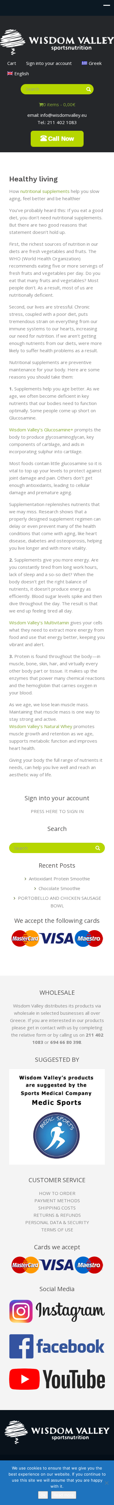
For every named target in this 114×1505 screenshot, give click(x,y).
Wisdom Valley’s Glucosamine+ (41, 430)
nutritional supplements (45, 191)
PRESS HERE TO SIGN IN (57, 811)
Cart (11, 63)
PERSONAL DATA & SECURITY (57, 1222)
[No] (106, 1483)
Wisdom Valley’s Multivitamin (39, 622)
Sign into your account (49, 63)
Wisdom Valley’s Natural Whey (40, 726)
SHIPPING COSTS (57, 1208)
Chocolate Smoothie (59, 888)
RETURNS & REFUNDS (57, 1215)
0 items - (59, 104)
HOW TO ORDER (57, 1193)
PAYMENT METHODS (57, 1200)
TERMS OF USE (57, 1230)
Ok (43, 1495)
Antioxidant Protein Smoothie (59, 879)
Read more (64, 1495)
